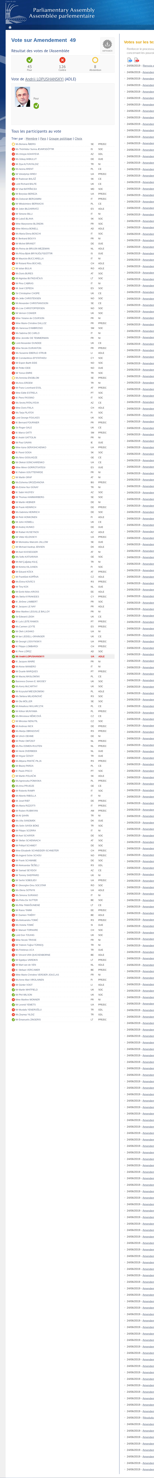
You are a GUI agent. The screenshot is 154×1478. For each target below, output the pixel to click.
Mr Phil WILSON (24, 994)
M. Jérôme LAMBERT (27, 601)
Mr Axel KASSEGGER (27, 552)
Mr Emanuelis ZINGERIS (28, 1019)
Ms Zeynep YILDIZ (25, 1014)
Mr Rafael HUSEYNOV (27, 532)
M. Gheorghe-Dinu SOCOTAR (31, 885)
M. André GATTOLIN (26, 437)
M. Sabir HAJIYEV (25, 492)
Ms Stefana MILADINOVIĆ (29, 696)
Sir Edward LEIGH (25, 616)
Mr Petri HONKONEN (26, 517)
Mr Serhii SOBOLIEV (26, 880)
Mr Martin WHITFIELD (27, 989)
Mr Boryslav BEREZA (26, 194)
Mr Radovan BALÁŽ (26, 179)
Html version (130, 60)
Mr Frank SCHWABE (26, 860)
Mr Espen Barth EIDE (26, 363)
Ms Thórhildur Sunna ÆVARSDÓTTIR (35, 149)
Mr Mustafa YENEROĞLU (29, 1009)
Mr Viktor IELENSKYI (26, 537)
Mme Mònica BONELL (27, 228)
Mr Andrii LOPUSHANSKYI (30, 656)
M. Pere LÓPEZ (23, 651)
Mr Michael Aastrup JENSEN (30, 547)
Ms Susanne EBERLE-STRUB (31, 353)
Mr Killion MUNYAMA (26, 711)
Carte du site (11, 1)
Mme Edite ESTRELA (26, 393)
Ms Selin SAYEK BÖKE (27, 825)
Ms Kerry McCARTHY (27, 686)
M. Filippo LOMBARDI (27, 646)
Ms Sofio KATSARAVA (27, 557)
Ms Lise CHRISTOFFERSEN (30, 308)
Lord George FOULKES (28, 417)
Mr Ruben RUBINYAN (27, 810)
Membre (31, 139)
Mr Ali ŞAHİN (22, 815)
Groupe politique (60, 139)
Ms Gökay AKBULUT (26, 159)
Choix (78, 139)
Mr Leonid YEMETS (26, 1004)
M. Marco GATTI (24, 432)
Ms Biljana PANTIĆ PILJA (29, 761)
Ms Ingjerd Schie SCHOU (29, 855)
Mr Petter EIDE (23, 368)
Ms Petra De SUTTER (27, 900)
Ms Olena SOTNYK (25, 890)
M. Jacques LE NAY (26, 606)
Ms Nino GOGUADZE (26, 457)
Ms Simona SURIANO (27, 895)
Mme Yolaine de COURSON (30, 318)
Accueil (10, 27)
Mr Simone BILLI (24, 214)
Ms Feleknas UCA (25, 950)
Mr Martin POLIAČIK (26, 776)
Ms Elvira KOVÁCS (25, 581)
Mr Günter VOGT (24, 985)
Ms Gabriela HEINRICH (28, 512)
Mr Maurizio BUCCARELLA (30, 258)
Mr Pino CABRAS (24, 283)
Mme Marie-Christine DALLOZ (31, 323)
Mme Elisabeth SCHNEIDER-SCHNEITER (37, 850)
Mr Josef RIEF (23, 801)
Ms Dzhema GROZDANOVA (30, 482)
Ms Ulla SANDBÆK (25, 820)
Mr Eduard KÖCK (24, 572)
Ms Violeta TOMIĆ (25, 925)
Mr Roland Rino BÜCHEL (29, 263)
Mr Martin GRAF (24, 477)
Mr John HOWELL (25, 522)
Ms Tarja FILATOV (25, 412)
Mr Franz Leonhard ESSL (29, 388)
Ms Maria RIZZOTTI (25, 805)
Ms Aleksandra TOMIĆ (27, 920)
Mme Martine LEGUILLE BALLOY (33, 611)
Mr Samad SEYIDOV (26, 870)
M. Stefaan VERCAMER (28, 970)
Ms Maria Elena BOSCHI (28, 233)
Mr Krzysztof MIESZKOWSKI (30, 691)
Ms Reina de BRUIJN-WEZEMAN (33, 248)
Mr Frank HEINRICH (26, 507)
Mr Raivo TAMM (24, 910)
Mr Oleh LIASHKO (25, 631)
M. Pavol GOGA (24, 452)
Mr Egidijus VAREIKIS (27, 960)
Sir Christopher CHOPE (28, 293)
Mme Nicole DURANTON (28, 348)
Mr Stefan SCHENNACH (28, 840)
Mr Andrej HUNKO (25, 527)
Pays (43, 139)
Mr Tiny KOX (22, 586)
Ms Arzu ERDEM (24, 383)
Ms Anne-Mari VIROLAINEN (30, 980)
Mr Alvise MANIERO (26, 666)
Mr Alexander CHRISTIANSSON (32, 303)
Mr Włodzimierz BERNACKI (30, 204)
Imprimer (107, 51)
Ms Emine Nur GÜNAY (27, 487)
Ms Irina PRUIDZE (25, 786)
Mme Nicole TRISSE (26, 940)
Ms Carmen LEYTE (25, 626)
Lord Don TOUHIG (25, 935)
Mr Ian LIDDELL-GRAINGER (30, 636)
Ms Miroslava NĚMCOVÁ (28, 716)
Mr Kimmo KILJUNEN (27, 567)
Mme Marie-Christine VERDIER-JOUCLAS (37, 974)
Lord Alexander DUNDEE (29, 343)
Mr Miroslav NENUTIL (27, 721)
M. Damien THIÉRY (25, 915)
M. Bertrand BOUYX (26, 238)
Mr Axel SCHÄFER (25, 835)
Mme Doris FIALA (24, 408)
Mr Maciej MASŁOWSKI (28, 676)
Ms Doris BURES (24, 273)
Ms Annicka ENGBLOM (27, 378)
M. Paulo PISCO (24, 771)
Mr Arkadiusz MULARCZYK (29, 706)
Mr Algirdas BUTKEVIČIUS (29, 278)
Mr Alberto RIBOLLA (26, 796)
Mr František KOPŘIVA (27, 577)
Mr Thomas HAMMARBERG (30, 497)
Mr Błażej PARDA (24, 766)
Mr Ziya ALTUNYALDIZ (27, 164)
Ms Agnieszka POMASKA (28, 781)
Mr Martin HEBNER (25, 502)
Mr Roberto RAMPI (25, 790)
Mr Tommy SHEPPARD (27, 875)
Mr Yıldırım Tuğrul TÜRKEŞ (29, 945)
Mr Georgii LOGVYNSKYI (28, 641)
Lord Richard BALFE (26, 184)
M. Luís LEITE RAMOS (27, 621)
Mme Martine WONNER (28, 999)
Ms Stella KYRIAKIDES (27, 596)
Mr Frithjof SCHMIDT (26, 845)
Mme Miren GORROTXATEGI (30, 467)
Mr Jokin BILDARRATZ (27, 209)
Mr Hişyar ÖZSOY (25, 756)
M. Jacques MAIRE (25, 661)
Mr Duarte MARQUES (27, 671)
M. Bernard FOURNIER (27, 422)
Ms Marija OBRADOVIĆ (28, 731)
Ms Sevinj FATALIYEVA (27, 402)
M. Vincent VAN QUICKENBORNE (33, 955)
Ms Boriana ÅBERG (26, 144)
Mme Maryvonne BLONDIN (29, 224)
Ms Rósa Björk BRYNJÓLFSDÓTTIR (34, 253)
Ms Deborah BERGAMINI (28, 199)
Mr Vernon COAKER (26, 313)
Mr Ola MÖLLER (24, 701)
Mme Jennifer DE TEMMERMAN (32, 338)
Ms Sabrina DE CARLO (27, 333)
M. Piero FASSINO (25, 397)
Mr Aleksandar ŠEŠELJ (27, 865)
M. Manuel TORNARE (27, 930)
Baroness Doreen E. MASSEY (31, 681)
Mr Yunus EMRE (24, 373)
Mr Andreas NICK (24, 726)
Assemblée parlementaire (51, 13)
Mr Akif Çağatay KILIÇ (27, 562)
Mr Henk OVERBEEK (26, 751)
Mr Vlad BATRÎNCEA (26, 189)
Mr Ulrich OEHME (25, 736)
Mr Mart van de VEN (26, 965)
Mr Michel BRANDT (25, 243)
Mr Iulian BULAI (24, 268)
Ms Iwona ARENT (24, 169)
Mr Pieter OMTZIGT (25, 741)
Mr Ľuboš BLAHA (24, 218)
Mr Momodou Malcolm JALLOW (32, 542)
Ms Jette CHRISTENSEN (28, 298)
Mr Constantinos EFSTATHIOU (31, 358)
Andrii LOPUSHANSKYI (44, 79)
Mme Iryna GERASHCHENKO (31, 447)
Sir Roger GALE (24, 427)
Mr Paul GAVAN (24, 442)
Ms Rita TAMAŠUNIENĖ (28, 905)
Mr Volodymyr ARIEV (26, 174)
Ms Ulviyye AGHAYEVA (27, 154)
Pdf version (136, 60)
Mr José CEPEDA (25, 288)
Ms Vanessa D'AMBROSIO (29, 328)
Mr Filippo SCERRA (26, 830)
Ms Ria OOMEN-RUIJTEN (29, 746)
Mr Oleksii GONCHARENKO (30, 462)
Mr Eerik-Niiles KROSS (27, 592)
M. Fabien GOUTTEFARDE (29, 472)
